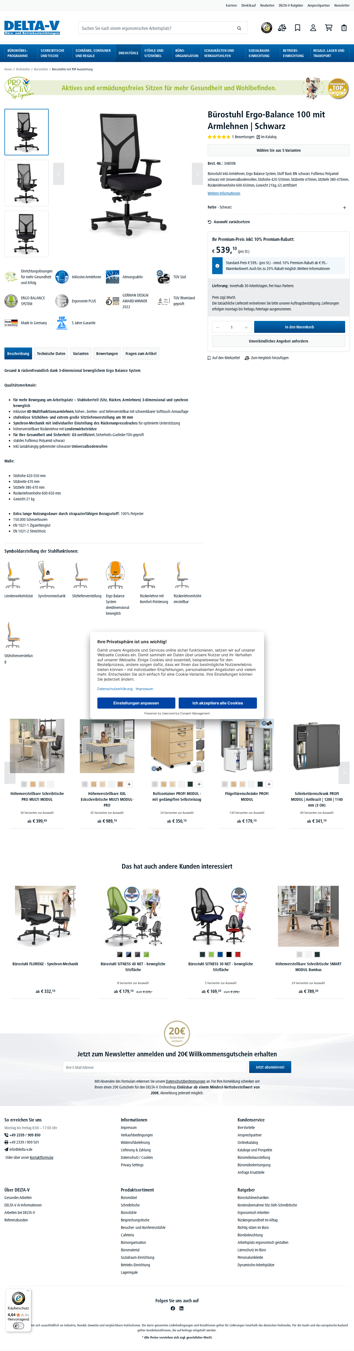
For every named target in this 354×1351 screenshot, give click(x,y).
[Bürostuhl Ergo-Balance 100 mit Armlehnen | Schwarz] (128, 174)
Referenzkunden (16, 1220)
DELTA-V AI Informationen (23, 1205)
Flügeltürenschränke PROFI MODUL (247, 796)
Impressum (129, 1127)
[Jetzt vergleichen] (282, 27)
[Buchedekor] (32, 784)
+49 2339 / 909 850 (24, 1135)
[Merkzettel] (297, 27)
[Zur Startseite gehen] (32, 27)
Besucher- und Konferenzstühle (143, 1227)
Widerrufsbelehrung (135, 1142)
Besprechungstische (135, 1220)
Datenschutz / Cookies (137, 1157)
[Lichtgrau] (23, 784)
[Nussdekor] (120, 784)
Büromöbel (129, 1198)
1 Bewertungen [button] (243, 136)
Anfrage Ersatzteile (251, 1172)
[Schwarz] (141, 954)
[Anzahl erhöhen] (246, 327)
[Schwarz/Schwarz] (32, 954)
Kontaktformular (41, 1157)
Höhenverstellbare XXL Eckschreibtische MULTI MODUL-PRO (107, 799)
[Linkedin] (181, 1308)
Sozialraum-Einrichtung (137, 1257)
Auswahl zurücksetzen (232, 221)
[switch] (18, 1325)
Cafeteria (127, 1235)
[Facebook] (173, 1308)
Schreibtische (130, 1205)
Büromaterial (130, 1250)
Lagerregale (129, 1272)
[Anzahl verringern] (217, 327)
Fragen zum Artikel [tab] (141, 353)
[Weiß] (50, 784)
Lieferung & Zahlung (136, 1150)
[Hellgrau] (308, 954)
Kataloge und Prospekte (255, 1150)
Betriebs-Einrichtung (135, 1265)
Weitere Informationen (224, 193)
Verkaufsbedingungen (137, 1135)
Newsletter (342, 5)
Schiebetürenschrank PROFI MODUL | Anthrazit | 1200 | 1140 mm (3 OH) (317, 799)
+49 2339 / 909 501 (24, 1142)
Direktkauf (248, 5)
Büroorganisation (133, 1242)
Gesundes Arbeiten (18, 1198)
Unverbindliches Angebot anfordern (278, 341)
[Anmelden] (313, 27)
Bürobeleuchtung (250, 1235)
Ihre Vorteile (246, 1127)
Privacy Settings (132, 1165)
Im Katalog (269, 136)
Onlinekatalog (248, 1142)
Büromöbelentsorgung (254, 1165)
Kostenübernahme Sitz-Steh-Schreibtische (267, 1205)
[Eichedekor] (299, 954)
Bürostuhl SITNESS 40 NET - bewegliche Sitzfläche (45, 966)
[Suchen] (239, 27)
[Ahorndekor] (41, 784)
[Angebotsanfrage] (344, 27)
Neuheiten (267, 5)
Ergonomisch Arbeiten (253, 1212)
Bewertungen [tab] (107, 353)
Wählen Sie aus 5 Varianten (279, 150)
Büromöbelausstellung (254, 1157)
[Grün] (123, 954)
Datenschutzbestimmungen (185, 1081)
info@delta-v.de (20, 1149)
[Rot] (150, 954)
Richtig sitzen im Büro (253, 1227)
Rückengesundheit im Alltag (258, 1220)
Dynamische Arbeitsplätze (256, 1265)
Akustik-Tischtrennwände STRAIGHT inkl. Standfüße (308, 966)
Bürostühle (129, 1212)
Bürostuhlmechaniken (253, 1198)
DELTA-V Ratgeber (291, 5)
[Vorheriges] (58, 174)
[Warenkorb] (328, 27)
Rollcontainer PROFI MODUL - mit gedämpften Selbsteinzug (176, 796)
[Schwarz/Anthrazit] (49, 954)
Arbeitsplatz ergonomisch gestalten (263, 1242)
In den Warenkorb (299, 327)
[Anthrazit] (190, 784)
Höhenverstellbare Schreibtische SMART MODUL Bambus (221, 966)
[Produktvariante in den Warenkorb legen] (129, 784)
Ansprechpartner (319, 5)
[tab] (18, 353)
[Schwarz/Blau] (41, 954)
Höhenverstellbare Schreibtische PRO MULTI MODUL (37, 796)
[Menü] (28, 1292)
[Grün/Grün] (58, 954)
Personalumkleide (250, 1257)
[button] (26, 132)
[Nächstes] (197, 174)
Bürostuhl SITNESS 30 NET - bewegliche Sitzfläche (133, 966)
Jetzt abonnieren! (270, 1067)
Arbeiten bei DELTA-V (19, 1212)
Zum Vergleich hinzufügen (270, 357)
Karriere (231, 5)
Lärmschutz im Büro (252, 1250)
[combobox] (155, 27)
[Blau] (132, 954)
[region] (103, 183)
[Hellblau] (317, 954)
